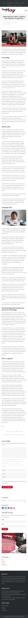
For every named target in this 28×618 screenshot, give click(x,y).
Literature (22, 2)
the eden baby (22, 153)
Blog (4, 426)
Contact (19, 5)
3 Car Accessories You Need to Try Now (14, 431)
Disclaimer (4, 608)
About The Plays (5, 605)
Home (4, 2)
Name (3, 519)
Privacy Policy (4, 610)
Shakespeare (9, 5)
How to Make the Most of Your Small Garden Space (14, 434)
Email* (3, 524)
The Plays (5, 616)
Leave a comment (6, 23)
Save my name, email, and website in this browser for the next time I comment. (14, 482)
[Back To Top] (24, 614)
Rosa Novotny (14, 22)
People (3, 563)
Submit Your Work (10, 2)
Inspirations (17, 2)
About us (15, 5)
